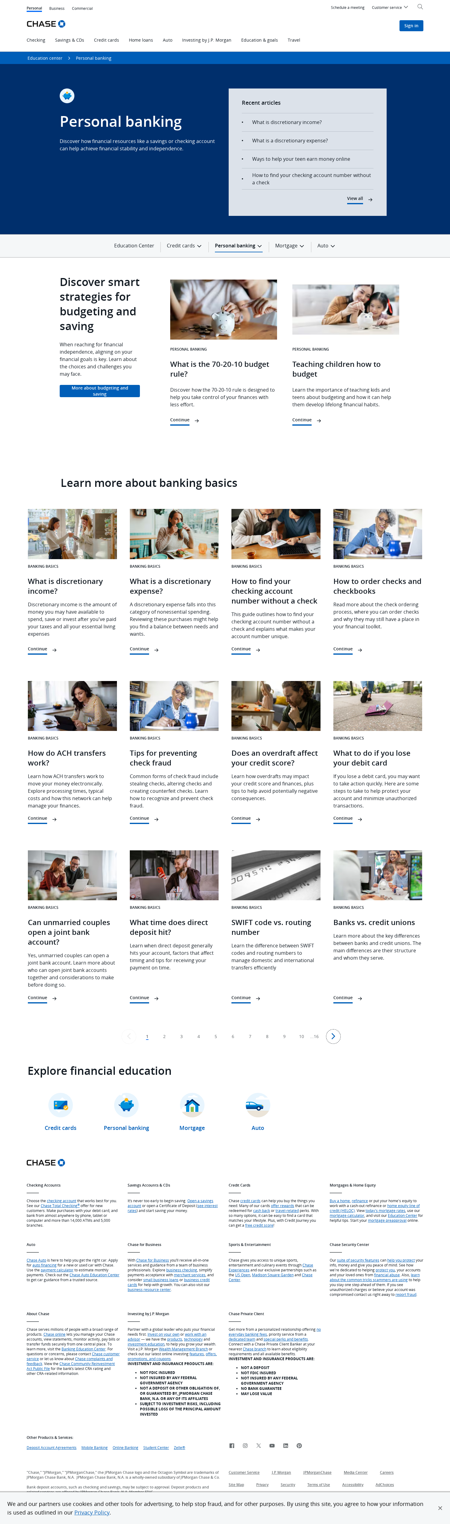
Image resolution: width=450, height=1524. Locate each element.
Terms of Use (318, 1484)
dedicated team (242, 1339)
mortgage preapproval (387, 1220)
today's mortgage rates (385, 1210)
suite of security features (358, 1260)
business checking (181, 1269)
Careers (387, 1472)
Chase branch (254, 1348)
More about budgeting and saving (100, 391)
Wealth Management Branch (183, 1348)
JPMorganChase (317, 1472)
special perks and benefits (286, 1339)
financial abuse (387, 1274)
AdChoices (385, 1484)
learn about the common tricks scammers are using (375, 1277)
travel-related (287, 1210)
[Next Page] (333, 1036)
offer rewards (282, 1205)
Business (57, 8)
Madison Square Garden (273, 1274)
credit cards (250, 1200)
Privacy (262, 1484)
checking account (61, 1200)
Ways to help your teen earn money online (301, 159)
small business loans (160, 1279)
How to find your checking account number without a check (311, 179)
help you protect (401, 1260)
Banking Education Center (84, 1348)
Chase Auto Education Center (94, 1274)
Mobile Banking (94, 1447)
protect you (385, 1269)
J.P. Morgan (281, 1472)
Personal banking (93, 58)
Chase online (54, 1334)
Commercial (82, 8)
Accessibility (352, 1484)
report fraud (406, 1294)
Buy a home (340, 1200)
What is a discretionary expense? (290, 140)
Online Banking (125, 1447)
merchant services (189, 1274)
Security (288, 1484)
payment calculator (57, 1269)
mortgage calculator (347, 1215)
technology (193, 1339)
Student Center (156, 1447)
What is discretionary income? (287, 122)
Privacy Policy (92, 1512)
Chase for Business (152, 1260)
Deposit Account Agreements (52, 1447)
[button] (440, 1508)
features (196, 1353)
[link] (232, 1446)
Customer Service (244, 1472)
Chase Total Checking (60, 1205)
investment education (146, 1343)
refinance (360, 1200)
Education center (45, 58)
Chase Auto (36, 1260)
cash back (261, 1210)
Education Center (134, 245)
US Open (242, 1274)
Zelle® (179, 1447)
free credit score (259, 1225)
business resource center (149, 1289)
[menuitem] (391, 8)
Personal (34, 9)
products (174, 1339)
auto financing (44, 1264)
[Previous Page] (129, 1036)
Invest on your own (163, 1334)
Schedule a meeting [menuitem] (348, 7)
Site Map (236, 1484)
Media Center (356, 1472)
